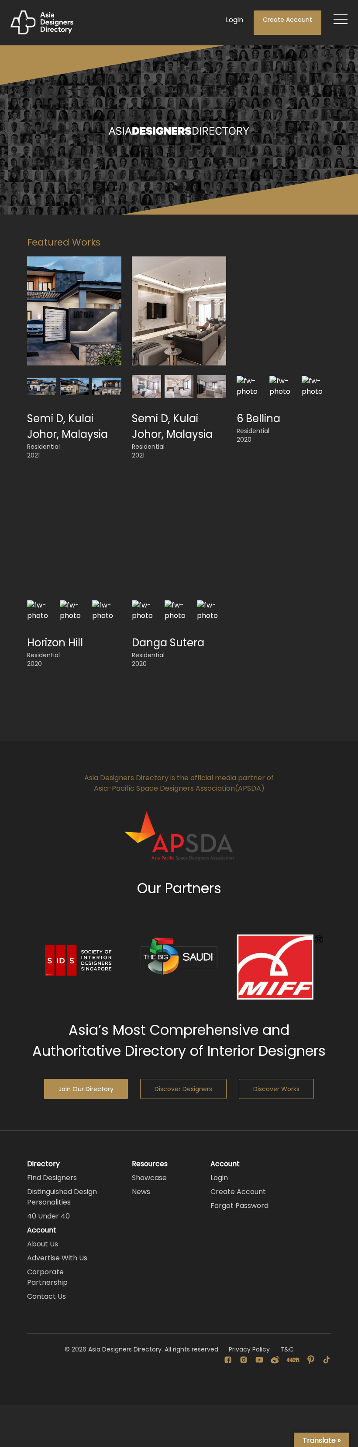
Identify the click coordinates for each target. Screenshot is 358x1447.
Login (234, 20)
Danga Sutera (168, 642)
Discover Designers (183, 1089)
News (141, 1192)
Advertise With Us (57, 1258)
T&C (287, 1349)
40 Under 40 (48, 1216)
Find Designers (52, 1178)
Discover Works (276, 1089)
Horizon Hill (55, 642)
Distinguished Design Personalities (62, 1197)
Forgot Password (239, 1206)
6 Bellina (258, 418)
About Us (42, 1244)
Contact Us (46, 1296)
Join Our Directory (86, 1089)
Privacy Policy (249, 1349)
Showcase (149, 1178)
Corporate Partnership (47, 1277)
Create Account (287, 19)
